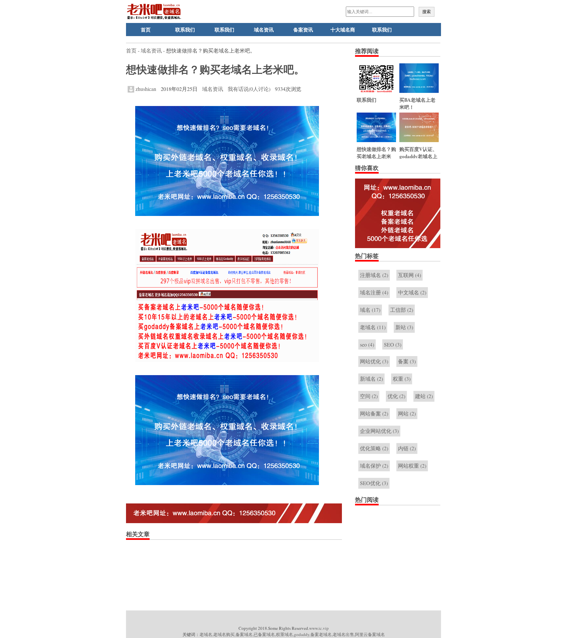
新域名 (371, 378)
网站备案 (374, 413)
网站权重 (412, 465)
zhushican (145, 88)
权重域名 (284, 634)
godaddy (301, 634)
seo (367, 344)
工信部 (401, 309)
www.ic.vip (319, 628)
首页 (146, 29)
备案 (407, 361)
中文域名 (412, 292)
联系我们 (185, 29)
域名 (370, 309)
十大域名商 (342, 29)
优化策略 (374, 448)
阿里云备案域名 (370, 634)
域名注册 (374, 292)
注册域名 (374, 274)
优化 (396, 396)
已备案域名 (264, 634)
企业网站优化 (379, 430)
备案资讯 (303, 29)
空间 (369, 396)
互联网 (409, 274)
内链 (407, 448)
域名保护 (374, 465)
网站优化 (374, 361)
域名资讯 (264, 29)
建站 (424, 396)
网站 (407, 413)
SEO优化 (374, 482)
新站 (404, 327)
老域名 (373, 327)
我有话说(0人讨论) (249, 88)
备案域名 (244, 634)
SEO (392, 344)
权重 (401, 378)
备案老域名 (321, 634)
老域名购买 (224, 634)
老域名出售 (343, 634)
